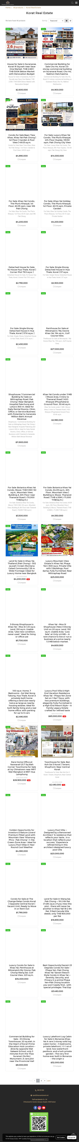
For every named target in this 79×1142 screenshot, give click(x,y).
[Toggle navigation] (76, 3)
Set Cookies (61, 1137)
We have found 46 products (15, 21)
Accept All (71, 1137)
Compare (22, 93)
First (30, 1081)
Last (49, 1081)
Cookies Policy (26, 1138)
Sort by (45, 21)
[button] (72, 3)
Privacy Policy (14, 1138)
